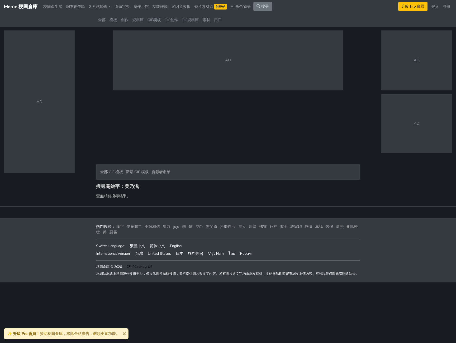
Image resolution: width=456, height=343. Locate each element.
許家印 (296, 226)
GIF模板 (154, 20)
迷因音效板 (180, 6)
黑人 (242, 226)
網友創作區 (75, 6)
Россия (246, 253)
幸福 (319, 226)
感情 (308, 226)
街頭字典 (122, 6)
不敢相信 (152, 226)
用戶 (218, 20)
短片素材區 (209, 6)
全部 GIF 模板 (111, 172)
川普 (252, 226)
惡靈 (113, 232)
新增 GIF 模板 (137, 172)
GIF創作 (171, 20)
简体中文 (157, 246)
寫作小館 (141, 6)
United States (159, 253)
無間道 (211, 226)
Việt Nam (216, 253)
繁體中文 (137, 246)
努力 (166, 226)
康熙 (340, 226)
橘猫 (263, 226)
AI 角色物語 (241, 6)
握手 (284, 226)
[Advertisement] (228, 127)
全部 (102, 20)
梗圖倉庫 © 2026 (109, 267)
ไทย (231, 253)
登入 (435, 6)
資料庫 (138, 20)
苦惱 (329, 226)
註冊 (446, 6)
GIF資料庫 (190, 20)
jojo (176, 226)
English (176, 246)
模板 (113, 20)
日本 (179, 253)
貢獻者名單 (161, 172)
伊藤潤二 (134, 226)
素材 (206, 20)
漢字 (120, 226)
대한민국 (195, 253)
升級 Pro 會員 (412, 6)
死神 (273, 226)
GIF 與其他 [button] (98, 6)
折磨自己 (227, 226)
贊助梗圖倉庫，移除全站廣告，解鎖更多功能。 (63, 333)
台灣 (139, 253)
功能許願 (160, 6)
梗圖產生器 (52, 6)
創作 (124, 20)
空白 (199, 226)
